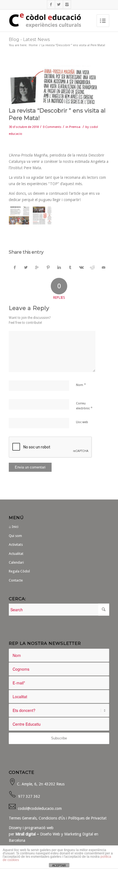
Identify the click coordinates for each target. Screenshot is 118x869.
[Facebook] (51, 4)
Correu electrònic (84, 406)
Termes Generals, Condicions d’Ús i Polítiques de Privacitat (57, 818)
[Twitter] (59, 4)
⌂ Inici (13, 527)
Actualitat (16, 554)
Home (33, 45)
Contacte (16, 580)
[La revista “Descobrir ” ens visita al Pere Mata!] (59, 85)
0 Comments (52, 127)
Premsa (74, 127)
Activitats (16, 544)
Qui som (15, 536)
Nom (81, 385)
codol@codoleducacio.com (40, 808)
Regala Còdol (19, 571)
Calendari (16, 562)
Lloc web (82, 422)
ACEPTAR (59, 865)
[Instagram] (67, 4)
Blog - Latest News (29, 39)
